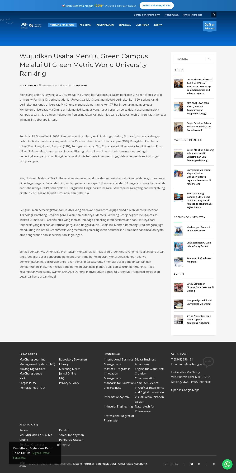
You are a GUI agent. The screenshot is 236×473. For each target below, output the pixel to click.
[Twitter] (191, 464)
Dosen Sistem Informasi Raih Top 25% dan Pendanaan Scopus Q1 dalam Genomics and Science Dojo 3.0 (199, 86)
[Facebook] (184, 464)
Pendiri (63, 430)
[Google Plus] (206, 464)
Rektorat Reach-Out (32, 388)
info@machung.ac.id (192, 364)
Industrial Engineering (118, 406)
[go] (209, 58)
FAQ (61, 378)
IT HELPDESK (171, 15)
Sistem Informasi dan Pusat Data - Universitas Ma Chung (110, 464)
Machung (81, 85)
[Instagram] (199, 464)
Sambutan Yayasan (71, 435)
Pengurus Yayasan (71, 440)
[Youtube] (213, 464)
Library (63, 364)
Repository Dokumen (73, 359)
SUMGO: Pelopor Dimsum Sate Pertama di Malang (200, 287)
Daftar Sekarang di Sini (156, 5)
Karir (23, 378)
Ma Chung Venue (31, 373)
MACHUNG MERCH (192, 15)
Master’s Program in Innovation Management (117, 373)
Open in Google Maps (185, 390)
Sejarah (24, 430)
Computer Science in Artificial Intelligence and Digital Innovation (149, 387)
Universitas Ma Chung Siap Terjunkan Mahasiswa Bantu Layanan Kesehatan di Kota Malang (199, 176)
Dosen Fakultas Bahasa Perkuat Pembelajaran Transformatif (199, 126)
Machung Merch (69, 369)
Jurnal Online (67, 373)
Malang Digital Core (32, 369)
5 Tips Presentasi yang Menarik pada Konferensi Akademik (199, 319)
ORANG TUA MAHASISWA (147, 15)
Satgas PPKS (28, 383)
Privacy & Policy (69, 383)
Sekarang (210, 25)
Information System (117, 397)
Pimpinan (65, 444)
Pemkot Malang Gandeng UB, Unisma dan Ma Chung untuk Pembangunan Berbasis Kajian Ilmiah (200, 200)
